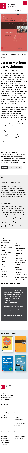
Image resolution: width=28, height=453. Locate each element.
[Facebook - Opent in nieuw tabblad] (2, 405)
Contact (17, 6)
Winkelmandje (18, 10)
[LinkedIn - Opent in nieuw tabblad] (10, 405)
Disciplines (4, 429)
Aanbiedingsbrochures (6, 440)
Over (15, 410)
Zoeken (17, 3)
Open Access (4, 438)
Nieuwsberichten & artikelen (18, 420)
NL (18, 13)
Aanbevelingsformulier (19, 436)
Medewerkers (17, 413)
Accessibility (4, 417)
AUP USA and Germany (19, 423)
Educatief (3, 434)
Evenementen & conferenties (5, 443)
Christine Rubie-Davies (11, 182)
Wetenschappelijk (5, 432)
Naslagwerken (4, 436)
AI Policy (3, 415)
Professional (18, 269)
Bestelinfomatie (18, 429)
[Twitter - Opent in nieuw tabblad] (4, 405)
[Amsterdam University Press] (7, 6)
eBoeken (16, 434)
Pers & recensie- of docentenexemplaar (19, 439)
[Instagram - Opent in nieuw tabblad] (7, 405)
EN (15, 13)
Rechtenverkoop (5, 413)
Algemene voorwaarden (20, 432)
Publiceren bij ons (5, 410)
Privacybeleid (17, 425)
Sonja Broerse (7, 203)
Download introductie (21, 274)
